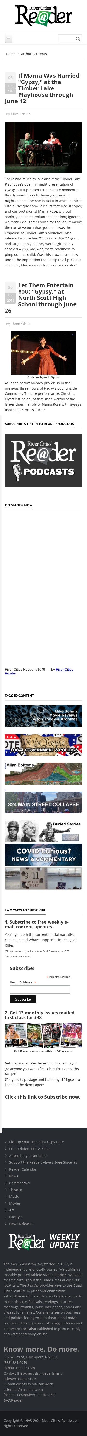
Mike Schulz (20, 114)
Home (10, 53)
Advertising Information (28, 1155)
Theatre (15, 1189)
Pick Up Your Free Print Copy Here (36, 1142)
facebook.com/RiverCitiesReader (30, 1394)
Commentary (19, 1183)
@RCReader (13, 1400)
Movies (15, 1203)
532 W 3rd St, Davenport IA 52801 (31, 1357)
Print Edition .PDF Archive (29, 1148)
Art (11, 1210)
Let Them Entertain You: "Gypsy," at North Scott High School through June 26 (41, 298)
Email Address (23, 982)
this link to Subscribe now (48, 1097)
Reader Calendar (22, 1169)
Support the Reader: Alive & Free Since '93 (43, 1162)
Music (14, 1196)
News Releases (21, 1224)
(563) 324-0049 (15, 1362)
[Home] (43, 16)
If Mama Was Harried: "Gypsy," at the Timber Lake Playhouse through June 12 (43, 88)
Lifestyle (15, 1217)
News (13, 1176)
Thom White (20, 323)
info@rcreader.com (19, 1368)
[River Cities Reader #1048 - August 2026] (43, 587)
